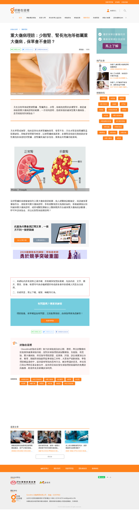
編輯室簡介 (45, 468)
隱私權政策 (83, 468)
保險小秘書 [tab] (106, 18)
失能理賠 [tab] (96, 18)
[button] (125, 11)
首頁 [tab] (20, 18)
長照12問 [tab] (42, 18)
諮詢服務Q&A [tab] (118, 18)
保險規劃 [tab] (77, 18)
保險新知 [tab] (68, 18)
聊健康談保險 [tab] (31, 18)
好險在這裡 (14, 29)
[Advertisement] (30, 407)
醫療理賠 (24, 29)
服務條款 (95, 468)
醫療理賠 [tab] (86, 18)
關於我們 (57, 468)
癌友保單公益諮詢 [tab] (55, 18)
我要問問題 (69, 468)
